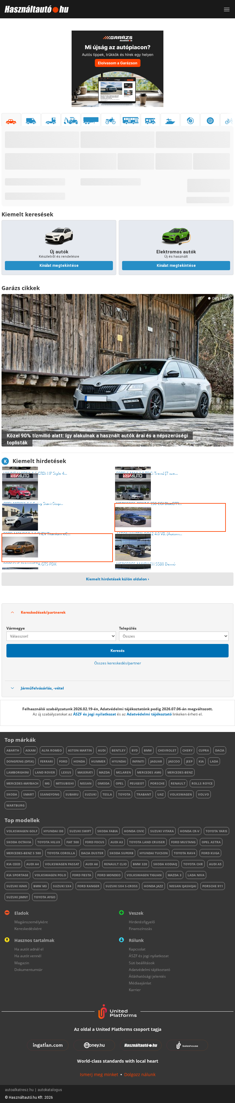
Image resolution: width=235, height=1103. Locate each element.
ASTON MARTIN (80, 750)
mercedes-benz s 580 (23, 853)
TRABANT (143, 794)
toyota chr (193, 864)
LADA (214, 761)
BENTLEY (118, 750)
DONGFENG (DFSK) (20, 761)
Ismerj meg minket (99, 1074)
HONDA (79, 761)
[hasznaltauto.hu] (34, 9)
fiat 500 (72, 842)
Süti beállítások (142, 962)
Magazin (21, 962)
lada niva (196, 875)
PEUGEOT (137, 783)
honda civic (134, 831)
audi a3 (116, 842)
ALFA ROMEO (52, 750)
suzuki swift (80, 831)
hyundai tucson (154, 853)
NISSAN (85, 783)
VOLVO (203, 794)
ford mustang (183, 842)
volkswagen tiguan (144, 875)
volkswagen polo (50, 875)
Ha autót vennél (27, 955)
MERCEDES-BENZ (180, 772)
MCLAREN (123, 772)
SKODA (11, 794)
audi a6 (91, 864)
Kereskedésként (28, 928)
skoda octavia (18, 842)
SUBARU (72, 794)
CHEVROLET (167, 750)
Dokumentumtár (28, 969)
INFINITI (138, 761)
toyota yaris (216, 831)
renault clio (115, 864)
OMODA (104, 783)
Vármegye (15, 628)
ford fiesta (81, 875)
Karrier (135, 989)
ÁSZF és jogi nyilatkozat (94, 714)
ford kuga (210, 853)
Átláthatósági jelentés (147, 976)
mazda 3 (174, 875)
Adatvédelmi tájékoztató (149, 714)
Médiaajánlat (140, 983)
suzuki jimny (17, 897)
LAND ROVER (45, 772)
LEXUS (66, 772)
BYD (135, 750)
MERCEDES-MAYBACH (22, 783)
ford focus (94, 842)
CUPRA (204, 750)
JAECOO (174, 761)
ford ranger (88, 886)
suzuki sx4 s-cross (122, 886)
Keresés (117, 650)
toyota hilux (48, 842)
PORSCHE (157, 783)
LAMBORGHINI (17, 772)
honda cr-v (190, 831)
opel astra (211, 842)
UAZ (160, 794)
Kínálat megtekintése (59, 265)
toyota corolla (61, 853)
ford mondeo (109, 875)
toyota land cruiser (147, 842)
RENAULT (178, 783)
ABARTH (12, 750)
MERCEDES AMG (149, 772)
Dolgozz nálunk (139, 1074)
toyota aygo (44, 897)
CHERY (187, 750)
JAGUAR (156, 761)
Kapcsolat (137, 949)
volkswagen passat (62, 864)
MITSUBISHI (65, 783)
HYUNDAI (119, 761)
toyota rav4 (184, 853)
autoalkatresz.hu (19, 1090)
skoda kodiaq (165, 864)
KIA (201, 761)
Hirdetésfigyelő (142, 922)
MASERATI (85, 772)
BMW (148, 750)
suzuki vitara (162, 831)
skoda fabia (107, 831)
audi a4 (32, 864)
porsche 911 (212, 886)
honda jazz (153, 886)
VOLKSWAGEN (181, 794)
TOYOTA (124, 794)
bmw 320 (140, 864)
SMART (28, 794)
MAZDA (104, 772)
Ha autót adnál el (28, 949)
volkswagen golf (21, 831)
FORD (63, 761)
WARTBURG (15, 805)
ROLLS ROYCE (202, 783)
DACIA (219, 750)
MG (47, 783)
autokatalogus (50, 1090)
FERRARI (46, 761)
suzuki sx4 (62, 886)
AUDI (102, 750)
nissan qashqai (182, 886)
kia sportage (17, 875)
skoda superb (121, 853)
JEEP (189, 761)
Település (127, 628)
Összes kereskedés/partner (117, 663)
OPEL (120, 783)
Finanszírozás (140, 928)
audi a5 (215, 864)
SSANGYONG (49, 794)
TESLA (107, 794)
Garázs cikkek (21, 288)
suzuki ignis (16, 886)
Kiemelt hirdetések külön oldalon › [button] (117, 579)
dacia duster (92, 853)
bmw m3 (40, 886)
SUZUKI (90, 794)
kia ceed (13, 864)
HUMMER (98, 761)
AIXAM (30, 750)
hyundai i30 (53, 831)
